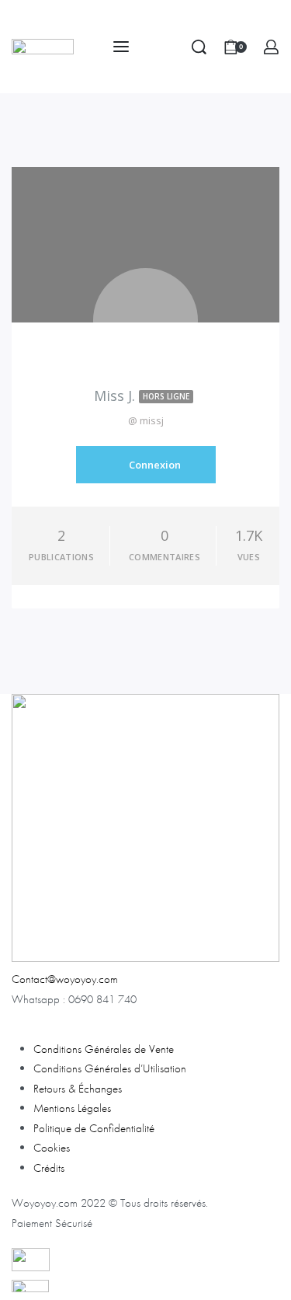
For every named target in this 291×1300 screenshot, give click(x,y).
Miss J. (141, 395)
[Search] (199, 47)
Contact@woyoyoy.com (65, 979)
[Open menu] (121, 46)
